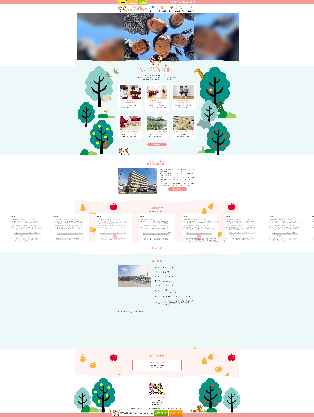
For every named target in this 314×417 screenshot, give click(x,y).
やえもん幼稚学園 (136, 408)
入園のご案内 (172, 408)
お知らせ (180, 408)
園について (156, 145)
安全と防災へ (177, 189)
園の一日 (154, 408)
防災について (162, 408)
